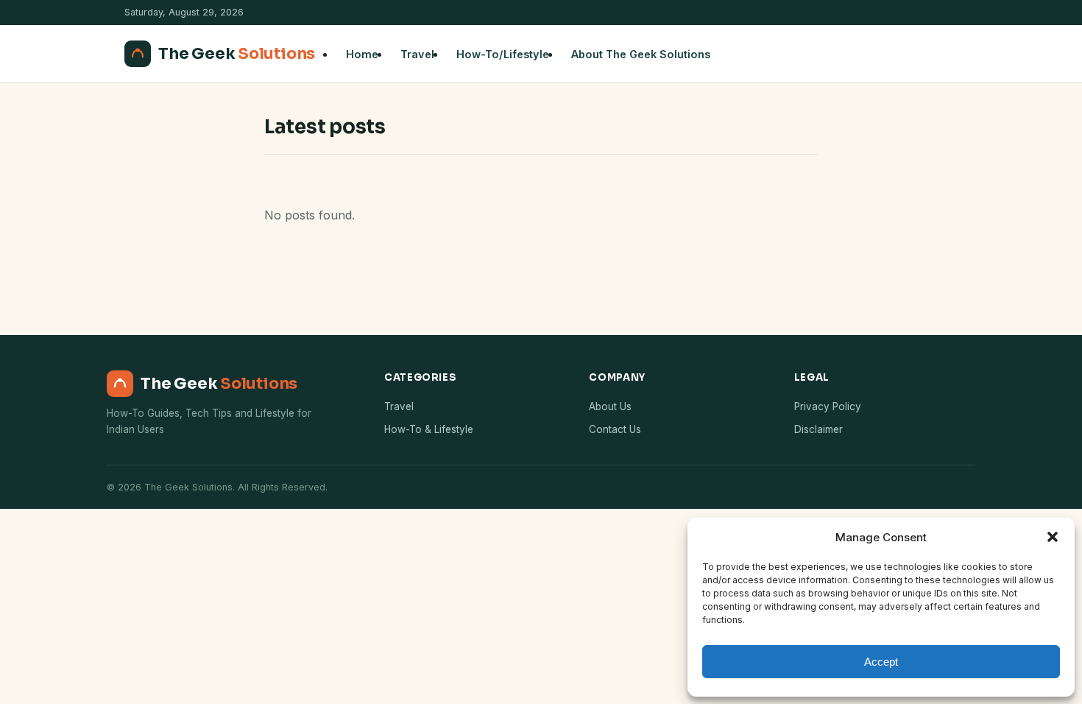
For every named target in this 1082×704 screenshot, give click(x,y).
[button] (1052, 536)
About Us (610, 406)
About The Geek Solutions (640, 54)
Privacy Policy (827, 406)
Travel (417, 54)
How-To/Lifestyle (502, 54)
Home (362, 54)
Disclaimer (818, 429)
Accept (881, 661)
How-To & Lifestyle (428, 429)
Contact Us (615, 429)
